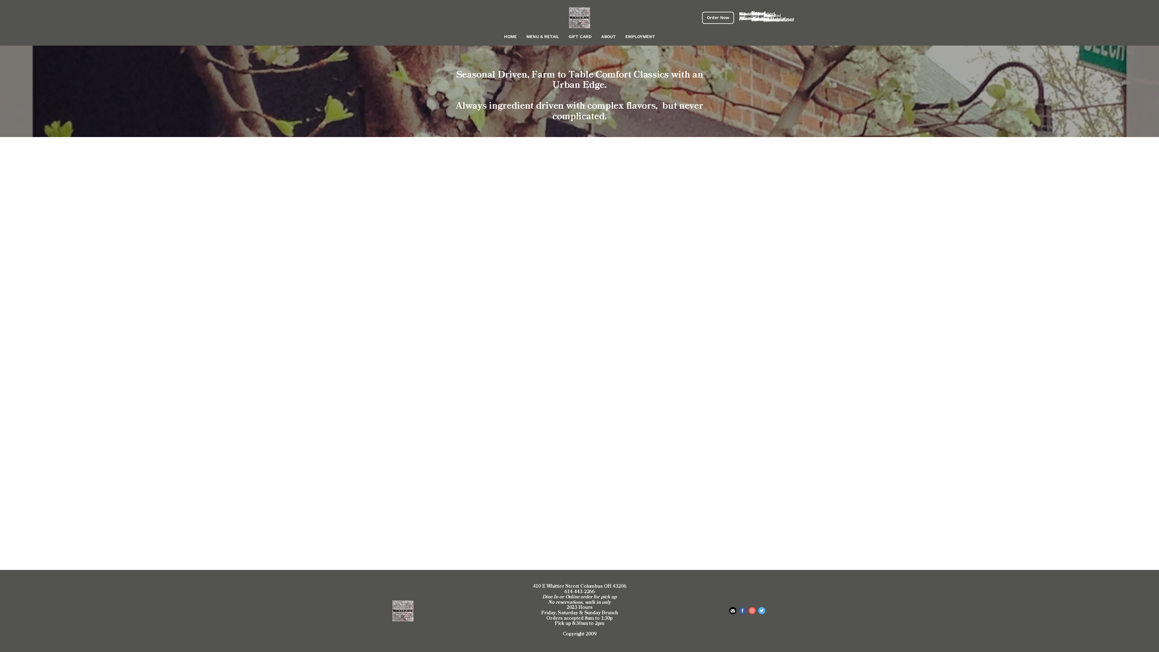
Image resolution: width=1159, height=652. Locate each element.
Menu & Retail (542, 36)
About (608, 36)
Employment (640, 36)
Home (510, 36)
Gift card (580, 36)
